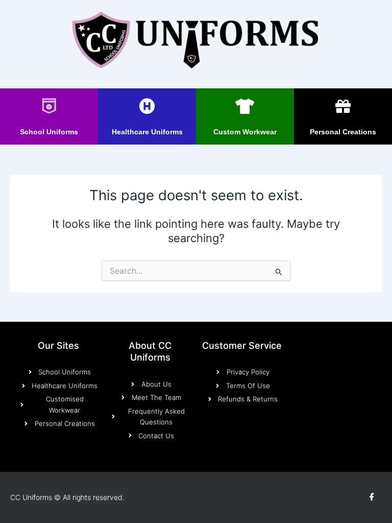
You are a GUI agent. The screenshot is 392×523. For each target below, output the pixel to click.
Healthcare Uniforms (147, 132)
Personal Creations (343, 132)
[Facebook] (371, 497)
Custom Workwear (245, 132)
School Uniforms (49, 132)
